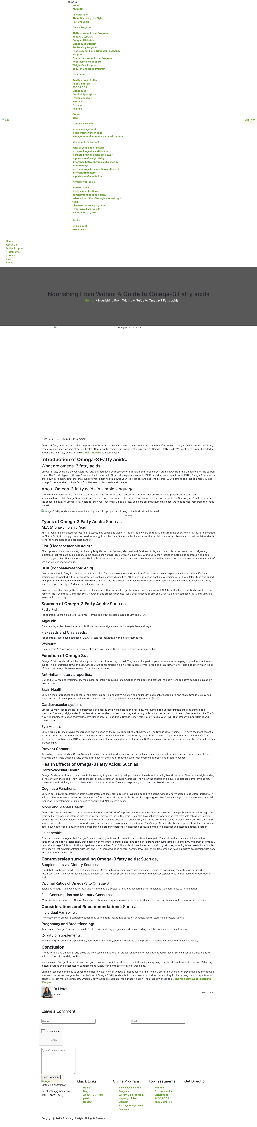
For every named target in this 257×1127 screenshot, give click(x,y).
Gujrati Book (79, 229)
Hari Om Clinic (80, 21)
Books (76, 220)
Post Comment (51, 1077)
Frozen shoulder (82, 97)
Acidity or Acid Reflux (84, 80)
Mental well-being (83, 123)
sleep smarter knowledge (87, 132)
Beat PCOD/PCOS (82, 36)
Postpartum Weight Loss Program (92, 58)
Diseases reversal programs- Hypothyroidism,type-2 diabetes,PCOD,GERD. (89, 209)
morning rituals (81, 187)
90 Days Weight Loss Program (90, 33)
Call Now (250, 119)
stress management (84, 129)
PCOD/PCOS (79, 87)
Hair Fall (77, 108)
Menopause (79, 90)
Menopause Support (84, 43)
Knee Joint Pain (81, 83)
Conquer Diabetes (83, 40)
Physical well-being (83, 181)
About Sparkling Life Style (87, 18)
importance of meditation (87, 176)
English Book (79, 225)
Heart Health (92, 452)
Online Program (81, 27)
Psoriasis (77, 101)
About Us (77, 8)
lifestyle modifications (85, 191)
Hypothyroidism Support (86, 61)
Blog (75, 117)
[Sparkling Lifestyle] (6, 119)
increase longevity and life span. (91, 151)
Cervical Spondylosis (84, 94)
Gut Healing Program (84, 47)
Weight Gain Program (84, 65)
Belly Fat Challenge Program (88, 68)
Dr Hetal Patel (80, 14)
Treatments (79, 74)
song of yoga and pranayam (88, 147)
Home (75, 5)
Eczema (77, 105)
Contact (77, 114)
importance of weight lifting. (88, 158)
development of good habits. (89, 194)
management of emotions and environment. (98, 136)
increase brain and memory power (92, 154)
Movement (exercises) (85, 141)
